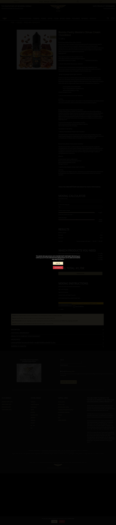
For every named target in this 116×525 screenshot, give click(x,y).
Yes (58, 277)
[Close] (73, 244)
